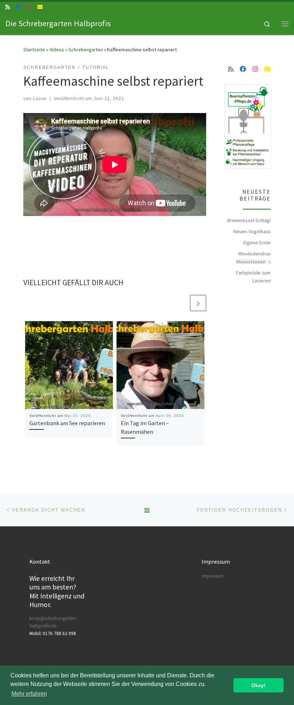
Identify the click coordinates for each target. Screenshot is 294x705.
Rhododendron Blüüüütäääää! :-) (253, 257)
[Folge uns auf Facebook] (18, 7)
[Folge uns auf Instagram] (29, 7)
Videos (56, 49)
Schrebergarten (85, 49)
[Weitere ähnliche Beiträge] (198, 303)
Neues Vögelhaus (252, 231)
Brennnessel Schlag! (249, 220)
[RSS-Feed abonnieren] (7, 7)
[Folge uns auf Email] (40, 7)
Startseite (34, 49)
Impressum (212, 576)
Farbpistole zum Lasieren (253, 276)
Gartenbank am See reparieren (67, 423)
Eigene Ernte (257, 242)
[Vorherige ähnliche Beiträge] (181, 303)
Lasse (40, 98)
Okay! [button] (258, 685)
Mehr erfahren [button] (29, 694)
